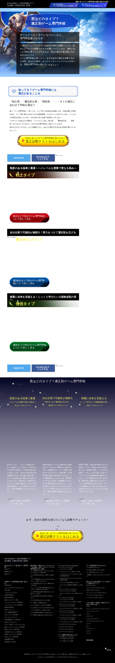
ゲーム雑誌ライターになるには (66, 636)
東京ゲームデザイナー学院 (11, 600)
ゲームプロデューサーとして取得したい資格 (71, 621)
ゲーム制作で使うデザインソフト (94, 572)
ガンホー (88, 623)
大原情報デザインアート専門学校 (12, 632)
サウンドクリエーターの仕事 (67, 606)
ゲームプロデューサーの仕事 (67, 619)
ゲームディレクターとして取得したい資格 (70, 615)
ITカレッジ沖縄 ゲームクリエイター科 (14, 624)
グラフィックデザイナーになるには (67, 589)
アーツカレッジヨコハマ (10, 617)
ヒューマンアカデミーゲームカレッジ (14, 587)
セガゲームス (89, 616)
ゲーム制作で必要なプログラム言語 (95, 570)
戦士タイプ (7, 569)
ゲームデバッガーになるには (65, 631)
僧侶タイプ (7, 574)
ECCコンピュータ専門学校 (11, 614)
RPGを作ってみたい (91, 585)
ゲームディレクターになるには (66, 610)
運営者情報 (89, 640)
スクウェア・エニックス (92, 611)
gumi (87, 626)
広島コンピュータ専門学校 (11, 637)
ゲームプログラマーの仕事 (66, 599)
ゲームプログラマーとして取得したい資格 (70, 601)
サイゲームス (89, 628)
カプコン (88, 613)
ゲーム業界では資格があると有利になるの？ (42, 615)
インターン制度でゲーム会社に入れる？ (41, 610)
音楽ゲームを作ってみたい (93, 590)
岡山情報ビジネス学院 (10, 641)
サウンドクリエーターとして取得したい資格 (71, 608)
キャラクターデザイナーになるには (67, 624)
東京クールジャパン (9, 609)
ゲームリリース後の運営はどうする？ (69, 582)
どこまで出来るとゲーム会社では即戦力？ (41, 605)
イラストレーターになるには (65, 626)
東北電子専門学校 (8, 607)
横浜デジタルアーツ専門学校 (11, 629)
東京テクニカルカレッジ (10, 622)
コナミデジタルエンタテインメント (95, 621)
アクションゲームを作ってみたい (94, 595)
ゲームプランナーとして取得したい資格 (70, 571)
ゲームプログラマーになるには (66, 597)
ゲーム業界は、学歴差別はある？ (39, 602)
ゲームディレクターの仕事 (66, 612)
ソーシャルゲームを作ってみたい (94, 597)
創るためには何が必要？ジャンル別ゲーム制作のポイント (98, 582)
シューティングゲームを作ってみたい (95, 587)
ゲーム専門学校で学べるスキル (96, 565)
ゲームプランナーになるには (65, 567)
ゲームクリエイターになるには (68, 565)
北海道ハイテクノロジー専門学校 (12, 634)
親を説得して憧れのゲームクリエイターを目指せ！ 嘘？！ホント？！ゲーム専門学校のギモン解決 (43, 567)
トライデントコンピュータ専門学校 (13, 602)
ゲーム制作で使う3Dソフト (93, 567)
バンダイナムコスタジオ (92, 618)
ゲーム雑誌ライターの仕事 (66, 638)
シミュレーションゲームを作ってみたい (96, 592)
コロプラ (88, 630)
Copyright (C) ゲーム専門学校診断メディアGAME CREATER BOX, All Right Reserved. (57, 657)
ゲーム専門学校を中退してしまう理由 (40, 600)
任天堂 (88, 606)
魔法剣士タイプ (8, 571)
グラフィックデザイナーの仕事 (67, 591)
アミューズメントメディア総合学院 (13, 604)
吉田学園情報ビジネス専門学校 (12, 619)
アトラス (88, 633)
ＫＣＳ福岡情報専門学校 (10, 612)
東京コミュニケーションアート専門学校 (14, 627)
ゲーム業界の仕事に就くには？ (68, 635)
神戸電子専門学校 (8, 597)
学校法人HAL (7, 585)
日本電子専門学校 (8, 595)
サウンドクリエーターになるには (66, 604)
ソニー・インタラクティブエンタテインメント (98, 608)
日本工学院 (7, 590)
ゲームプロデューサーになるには (66, 617)
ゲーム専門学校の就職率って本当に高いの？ (42, 612)
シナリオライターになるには (65, 629)
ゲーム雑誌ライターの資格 (66, 641)
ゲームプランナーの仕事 (66, 569)
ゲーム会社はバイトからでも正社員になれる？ (42, 607)
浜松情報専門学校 (8, 639)
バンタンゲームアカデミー (11, 592)
